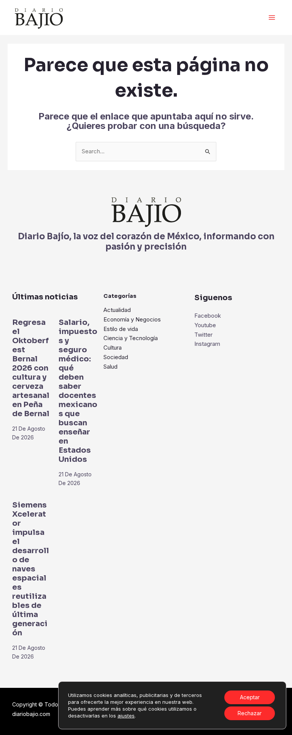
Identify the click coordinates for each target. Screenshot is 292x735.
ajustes (126, 716)
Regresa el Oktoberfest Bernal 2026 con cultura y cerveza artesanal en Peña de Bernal (30, 368)
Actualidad (117, 309)
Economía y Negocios (132, 319)
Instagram (207, 343)
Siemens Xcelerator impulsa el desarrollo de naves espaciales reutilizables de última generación (30, 569)
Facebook (207, 315)
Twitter (203, 334)
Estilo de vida (120, 328)
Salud (110, 366)
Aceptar (250, 697)
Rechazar (250, 713)
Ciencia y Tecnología (130, 338)
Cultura (112, 347)
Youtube (205, 325)
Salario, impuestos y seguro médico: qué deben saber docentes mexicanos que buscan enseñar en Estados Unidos (78, 391)
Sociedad (115, 357)
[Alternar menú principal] (272, 18)
